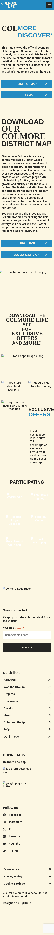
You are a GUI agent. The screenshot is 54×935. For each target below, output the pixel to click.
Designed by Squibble (17, 903)
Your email (13, 627)
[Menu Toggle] (49, 5)
